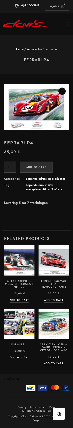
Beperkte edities (36, 179)
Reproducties (34, 49)
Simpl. (37, 420)
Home (20, 49)
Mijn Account (30, 5)
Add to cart (36, 167)
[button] (67, 23)
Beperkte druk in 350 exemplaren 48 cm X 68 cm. (44, 187)
